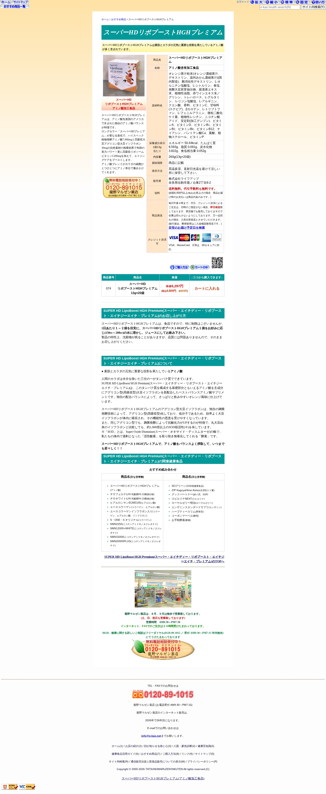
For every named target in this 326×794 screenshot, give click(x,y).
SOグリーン (188, 485)
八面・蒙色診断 (183, 746)
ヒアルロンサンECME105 (133, 502)
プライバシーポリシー (200, 761)
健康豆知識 (204, 746)
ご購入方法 (169, 753)
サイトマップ (203, 753)
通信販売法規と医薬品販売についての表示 (156, 761)
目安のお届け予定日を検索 (187, 227)
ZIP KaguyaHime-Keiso (193, 490)
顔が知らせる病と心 (156, 746)
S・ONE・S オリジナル (130, 519)
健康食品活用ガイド (123, 753)
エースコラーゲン (135, 506)
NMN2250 (134, 523)
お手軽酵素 (181, 520)
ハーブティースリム (188, 511)
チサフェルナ (132, 494)
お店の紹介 (131, 746)
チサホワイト (132, 498)
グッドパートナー (190, 494)
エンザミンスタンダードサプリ (196, 507)
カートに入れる (207, 288)
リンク (185, 753)
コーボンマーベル (185, 515)
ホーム (105, 19)
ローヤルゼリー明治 (192, 502)
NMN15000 (134, 536)
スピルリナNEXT (188, 498)
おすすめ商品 (118, 19)
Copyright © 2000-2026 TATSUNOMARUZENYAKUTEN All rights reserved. (161, 769)
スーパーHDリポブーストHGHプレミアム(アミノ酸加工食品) (163, 778)
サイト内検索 (117, 761)
